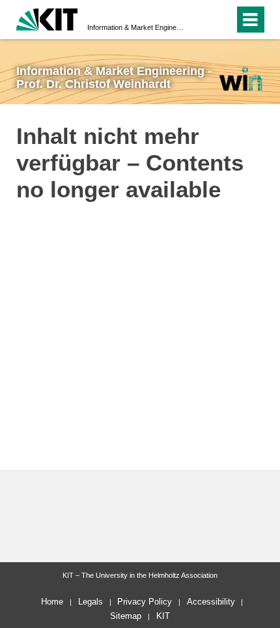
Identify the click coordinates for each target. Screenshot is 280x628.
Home (52, 602)
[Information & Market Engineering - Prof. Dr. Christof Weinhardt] (240, 78)
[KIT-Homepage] (47, 18)
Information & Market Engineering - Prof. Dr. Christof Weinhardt (136, 27)
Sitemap (125, 616)
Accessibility (211, 602)
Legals (90, 602)
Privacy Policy (144, 602)
